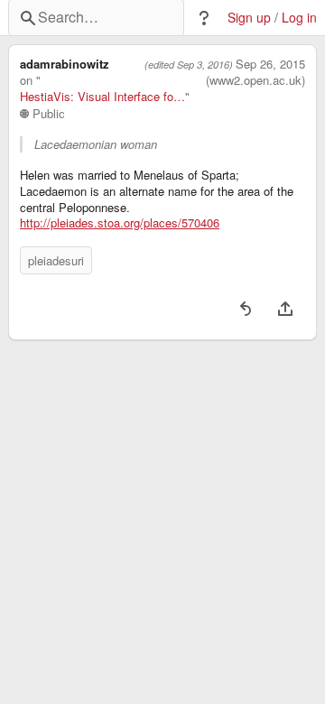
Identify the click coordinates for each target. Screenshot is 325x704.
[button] (204, 18)
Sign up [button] (249, 17)
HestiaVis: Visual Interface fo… (102, 96)
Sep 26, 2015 (270, 64)
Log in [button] (299, 17)
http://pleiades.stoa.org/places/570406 (119, 223)
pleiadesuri (56, 260)
